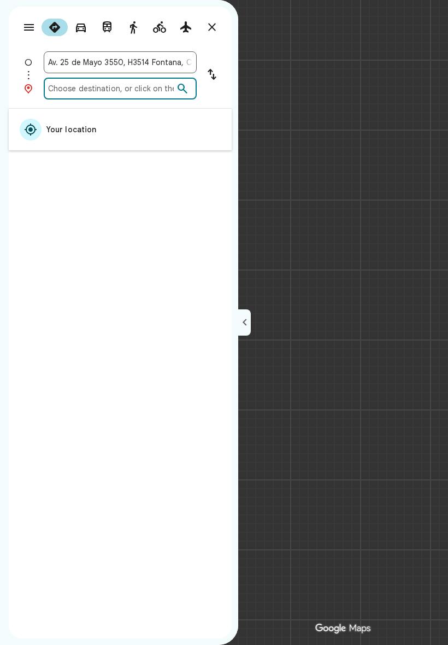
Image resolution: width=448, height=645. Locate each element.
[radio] (55, 27)
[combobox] (120, 62)
